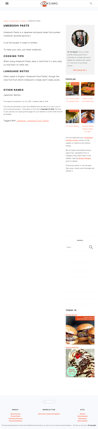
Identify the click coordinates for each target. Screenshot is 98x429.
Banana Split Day (72, 347)
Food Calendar (82, 420)
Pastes (23, 21)
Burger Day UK (71, 315)
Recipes (82, 414)
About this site (15, 414)
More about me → (80, 70)
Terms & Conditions (15, 420)
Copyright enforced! (15, 418)
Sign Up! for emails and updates (49, 414)
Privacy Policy (15, 416)
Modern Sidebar (85, 158)
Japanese (21, 121)
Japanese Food (34, 121)
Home (6, 21)
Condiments (14, 21)
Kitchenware (82, 418)
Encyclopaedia (83, 416)
